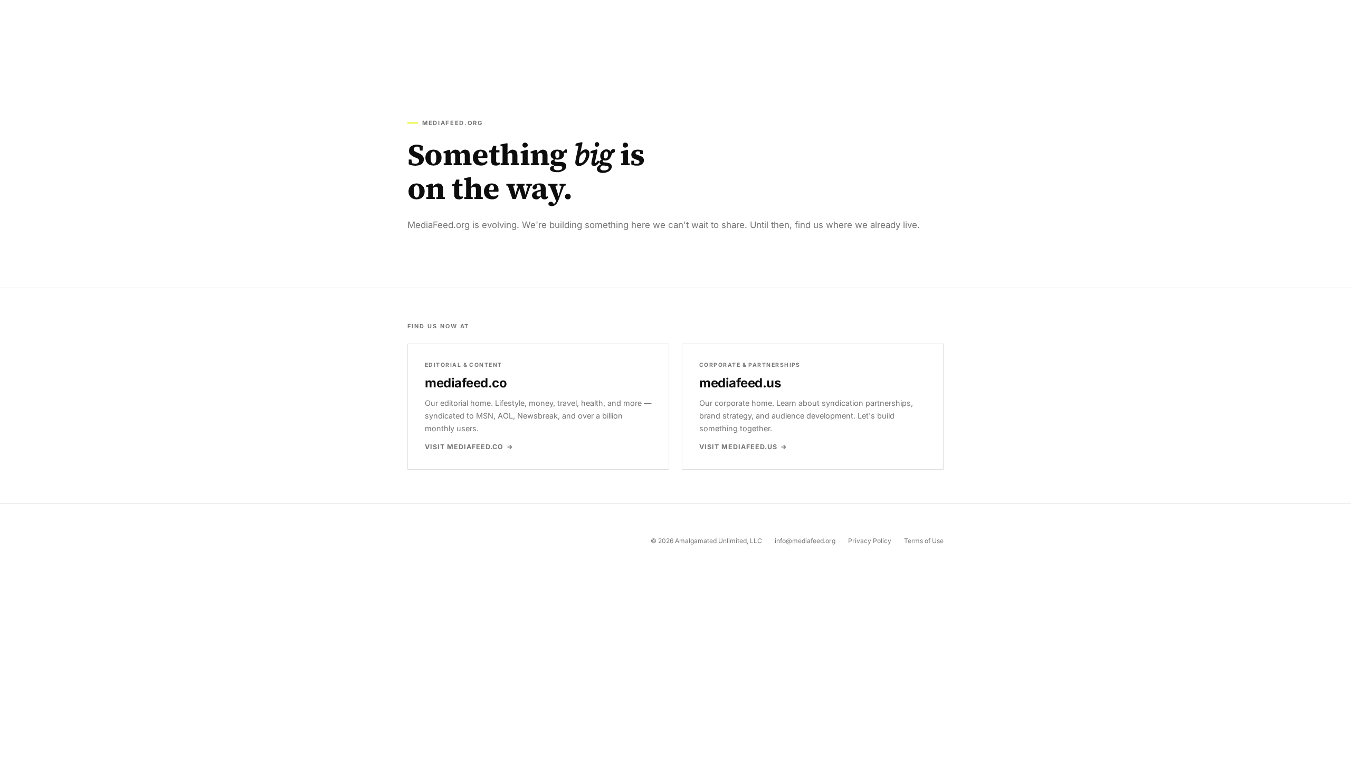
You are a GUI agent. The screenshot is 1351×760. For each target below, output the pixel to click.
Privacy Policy (869, 541)
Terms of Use (924, 541)
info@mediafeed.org (805, 541)
